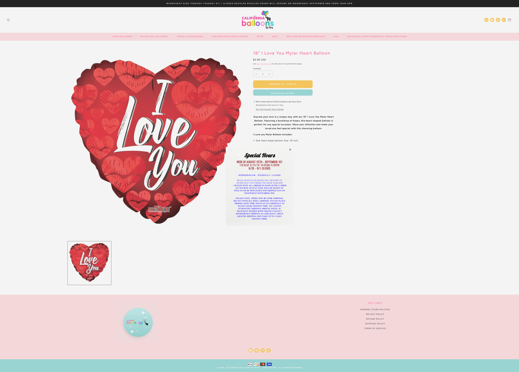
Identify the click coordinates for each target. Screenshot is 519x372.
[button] (290, 150)
